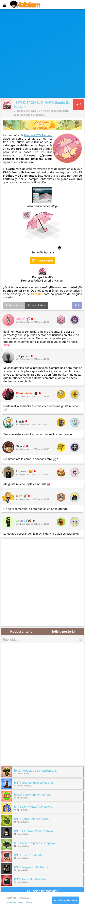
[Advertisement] (42, 53)
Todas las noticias (44, 891)
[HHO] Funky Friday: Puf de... (33, 794)
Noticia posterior (63, 631)
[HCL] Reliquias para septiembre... (36, 770)
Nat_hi (20, 421)
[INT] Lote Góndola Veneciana (33, 782)
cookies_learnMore (19, 902)
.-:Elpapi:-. (23, 356)
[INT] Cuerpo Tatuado (28, 855)
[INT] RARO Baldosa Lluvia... (32, 818)
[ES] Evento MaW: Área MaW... (33, 806)
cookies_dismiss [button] (65, 900)
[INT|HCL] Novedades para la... (34, 831)
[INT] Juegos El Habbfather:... (33, 867)
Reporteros (15, 305)
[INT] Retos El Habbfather (30, 879)
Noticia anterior (22, 631)
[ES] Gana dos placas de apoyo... (35, 843)
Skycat (20, 446)
